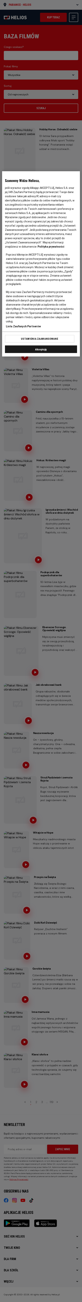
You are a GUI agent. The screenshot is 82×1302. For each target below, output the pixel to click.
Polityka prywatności (51, 246)
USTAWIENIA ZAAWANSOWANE (39, 338)
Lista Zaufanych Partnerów (23, 326)
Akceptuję (41, 349)
